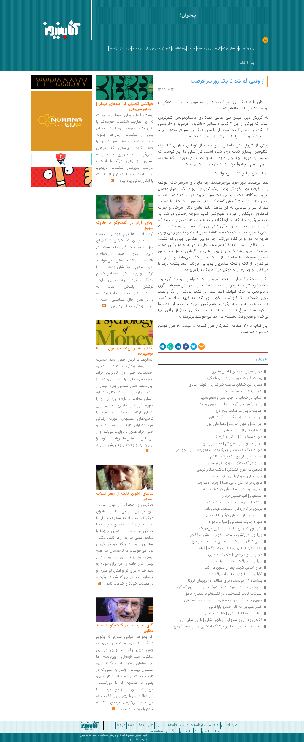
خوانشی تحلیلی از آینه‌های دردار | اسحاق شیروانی (124, 107)
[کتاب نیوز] (82, 725)
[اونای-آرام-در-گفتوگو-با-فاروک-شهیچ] (124, 207)
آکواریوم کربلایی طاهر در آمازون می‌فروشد (230, 528)
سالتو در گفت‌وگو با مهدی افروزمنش (235, 463)
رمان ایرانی (262, 359)
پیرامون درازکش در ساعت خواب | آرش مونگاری (226, 535)
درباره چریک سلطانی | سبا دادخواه (235, 522)
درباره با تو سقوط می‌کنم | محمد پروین (232, 443)
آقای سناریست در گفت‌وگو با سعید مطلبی (124, 628)
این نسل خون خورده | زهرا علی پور (234, 424)
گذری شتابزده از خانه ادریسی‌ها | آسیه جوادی (227, 541)
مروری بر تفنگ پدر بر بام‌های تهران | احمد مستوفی (223, 600)
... (116, 181)
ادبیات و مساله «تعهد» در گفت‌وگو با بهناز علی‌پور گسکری (218, 587)
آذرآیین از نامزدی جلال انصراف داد (235, 574)
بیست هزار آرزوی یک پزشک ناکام (236, 456)
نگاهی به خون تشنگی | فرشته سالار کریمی (229, 469)
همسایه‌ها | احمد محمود (243, 391)
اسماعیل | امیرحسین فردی (242, 495)
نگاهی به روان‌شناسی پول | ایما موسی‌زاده (124, 351)
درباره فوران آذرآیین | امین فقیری (236, 371)
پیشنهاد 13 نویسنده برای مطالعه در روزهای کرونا (225, 580)
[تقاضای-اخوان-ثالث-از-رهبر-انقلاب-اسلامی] (124, 477)
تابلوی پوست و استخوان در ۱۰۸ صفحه (232, 489)
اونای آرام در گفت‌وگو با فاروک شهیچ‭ (124, 225)
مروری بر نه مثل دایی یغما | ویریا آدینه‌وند (229, 482)
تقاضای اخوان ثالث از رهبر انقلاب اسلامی (124, 496)
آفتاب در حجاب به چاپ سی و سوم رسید (231, 397)
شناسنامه (156, 731)
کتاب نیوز (86, 735)
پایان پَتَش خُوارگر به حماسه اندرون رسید (231, 404)
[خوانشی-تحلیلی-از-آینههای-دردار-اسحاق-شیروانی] (124, 88)
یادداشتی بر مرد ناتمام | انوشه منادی (233, 502)
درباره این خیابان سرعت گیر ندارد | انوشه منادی (225, 384)
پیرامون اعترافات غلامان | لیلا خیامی (235, 561)
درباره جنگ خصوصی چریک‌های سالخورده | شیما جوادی (219, 450)
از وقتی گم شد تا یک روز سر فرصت (228, 81)
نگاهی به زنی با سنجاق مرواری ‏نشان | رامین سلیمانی (221, 620)
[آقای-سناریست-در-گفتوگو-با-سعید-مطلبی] (124, 609)
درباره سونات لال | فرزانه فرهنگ (237, 437)
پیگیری (171, 731)
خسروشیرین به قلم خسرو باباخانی (235, 607)
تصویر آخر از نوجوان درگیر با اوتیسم (234, 515)
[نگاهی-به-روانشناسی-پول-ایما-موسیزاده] (124, 332)
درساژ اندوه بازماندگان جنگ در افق (235, 417)
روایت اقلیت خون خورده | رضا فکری (234, 378)
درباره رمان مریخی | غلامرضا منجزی (235, 554)
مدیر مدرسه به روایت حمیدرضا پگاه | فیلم (230, 548)
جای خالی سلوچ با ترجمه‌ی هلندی (235, 476)
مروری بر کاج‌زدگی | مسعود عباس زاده (233, 509)
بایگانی (185, 731)
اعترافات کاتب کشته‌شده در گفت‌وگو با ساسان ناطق (223, 594)
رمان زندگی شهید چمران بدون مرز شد (233, 567)
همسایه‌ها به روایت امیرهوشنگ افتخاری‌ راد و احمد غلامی (218, 626)
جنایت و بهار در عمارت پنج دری (238, 411)
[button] (162, 346)
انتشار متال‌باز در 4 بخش (243, 430)
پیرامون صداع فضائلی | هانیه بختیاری (232, 613)
